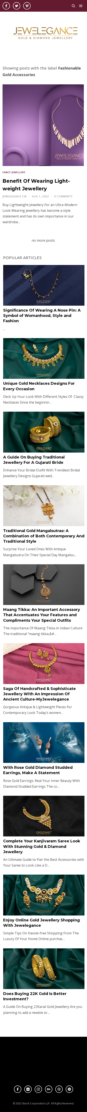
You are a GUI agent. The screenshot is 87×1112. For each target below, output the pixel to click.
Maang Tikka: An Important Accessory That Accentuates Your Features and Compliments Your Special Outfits (41, 615)
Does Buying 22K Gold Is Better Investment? (35, 996)
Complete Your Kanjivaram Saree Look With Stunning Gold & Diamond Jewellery (41, 846)
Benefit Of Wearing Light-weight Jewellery (36, 185)
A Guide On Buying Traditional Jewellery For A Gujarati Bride (34, 460)
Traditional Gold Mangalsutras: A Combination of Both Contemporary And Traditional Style (43, 536)
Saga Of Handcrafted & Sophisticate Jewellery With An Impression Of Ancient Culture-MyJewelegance (39, 694)
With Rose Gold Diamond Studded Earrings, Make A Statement (38, 770)
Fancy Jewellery (14, 172)
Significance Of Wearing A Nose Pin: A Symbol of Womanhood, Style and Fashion (42, 315)
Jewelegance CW (15, 196)
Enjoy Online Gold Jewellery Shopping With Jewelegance (41, 923)
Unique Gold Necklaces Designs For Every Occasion (39, 386)
